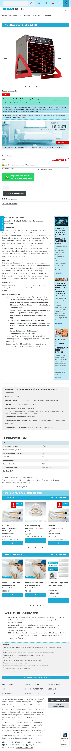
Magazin (51, 694)
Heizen (27, 15)
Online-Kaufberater (34, 689)
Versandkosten (18, 163)
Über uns (52, 689)
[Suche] (31, 3)
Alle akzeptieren (58, 700)
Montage (33, 101)
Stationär (47, 15)
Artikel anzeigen (12, 543)
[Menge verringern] (12, 188)
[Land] (53, 3)
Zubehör (22, 117)
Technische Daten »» (9, 203)
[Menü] (68, 733)
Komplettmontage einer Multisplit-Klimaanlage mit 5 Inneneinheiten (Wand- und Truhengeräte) (58, 588)
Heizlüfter (36, 15)
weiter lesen (59, 273)
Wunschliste (46, 169)
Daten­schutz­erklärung (23, 738)
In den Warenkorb (16, 193)
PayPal (31, 745)
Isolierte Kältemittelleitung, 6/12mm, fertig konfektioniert (56, 529)
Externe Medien (37, 742)
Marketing (22, 742)
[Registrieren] (46, 3)
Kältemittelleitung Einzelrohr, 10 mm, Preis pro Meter (34, 528)
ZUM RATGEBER (2, 223)
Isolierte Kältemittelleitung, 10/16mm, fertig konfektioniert (9, 529)
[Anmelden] (39, 3)
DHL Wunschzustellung (15, 745)
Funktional (10, 747)
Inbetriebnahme (43, 101)
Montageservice (32, 694)
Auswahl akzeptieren (58, 705)
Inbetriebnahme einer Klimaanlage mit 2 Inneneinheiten (11, 585)
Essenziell (9, 742)
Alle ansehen (59, 498)
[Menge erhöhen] (10, 188)
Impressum (7, 694)
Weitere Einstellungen (24, 747)
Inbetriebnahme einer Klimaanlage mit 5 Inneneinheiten (34, 585)
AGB (3, 689)
